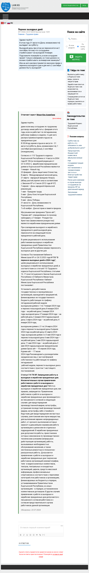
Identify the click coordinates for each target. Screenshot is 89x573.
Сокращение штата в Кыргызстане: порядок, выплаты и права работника (76, 100)
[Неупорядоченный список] (33, 535)
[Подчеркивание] (27, 535)
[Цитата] (36, 535)
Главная (21, 34)
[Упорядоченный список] (30, 535)
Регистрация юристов (70, 5)
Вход (84, 5)
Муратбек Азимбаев (46, 115)
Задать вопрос (77, 58)
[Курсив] (23, 535)
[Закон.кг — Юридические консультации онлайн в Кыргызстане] (15, 7)
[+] (43, 535)
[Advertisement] (41, 87)
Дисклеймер (56, 118)
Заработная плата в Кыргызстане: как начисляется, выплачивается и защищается (76, 89)
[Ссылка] (40, 535)
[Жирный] (20, 535)
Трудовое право (32, 34)
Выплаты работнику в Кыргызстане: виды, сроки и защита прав (76, 78)
